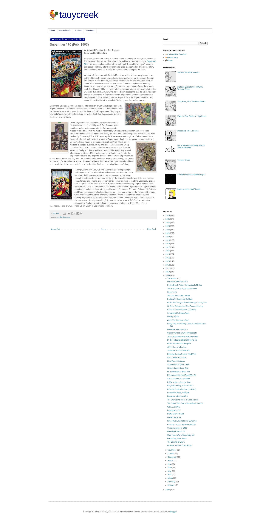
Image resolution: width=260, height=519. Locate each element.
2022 (168, 230)
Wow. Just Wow (173, 407)
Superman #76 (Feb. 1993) (178, 365)
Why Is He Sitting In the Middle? (180, 386)
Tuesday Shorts (183, 160)
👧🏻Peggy (169, 60)
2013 (168, 261)
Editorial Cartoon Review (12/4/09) (181, 424)
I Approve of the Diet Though (189, 189)
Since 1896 (172, 292)
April (170, 475)
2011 (168, 268)
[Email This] (69, 213)
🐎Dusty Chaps (171, 57)
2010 (168, 272)
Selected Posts (65, 31)
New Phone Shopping (176, 361)
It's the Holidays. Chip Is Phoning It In (182, 340)
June (170, 467)
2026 (168, 216)
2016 (168, 251)
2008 (168, 490)
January (171, 485)
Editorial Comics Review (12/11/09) (181, 389)
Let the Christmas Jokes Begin (179, 446)
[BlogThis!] (72, 213)
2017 (168, 247)
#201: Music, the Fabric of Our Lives (182, 421)
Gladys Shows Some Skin (177, 368)
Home (103, 229)
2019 (168, 240)
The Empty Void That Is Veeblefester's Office (185, 403)
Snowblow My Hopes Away (178, 313)
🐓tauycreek (73, 15)
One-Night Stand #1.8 (176, 431)
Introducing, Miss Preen (177, 438)
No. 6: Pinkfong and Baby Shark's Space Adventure (191, 146)
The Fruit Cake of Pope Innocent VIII (182, 288)
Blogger (173, 512)
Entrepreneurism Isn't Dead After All (181, 375)
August (171, 460)
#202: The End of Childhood (178, 379)
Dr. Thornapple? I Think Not (178, 372)
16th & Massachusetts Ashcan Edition (182, 336)
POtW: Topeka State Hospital (179, 344)
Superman (66, 217)
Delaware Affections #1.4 (177, 396)
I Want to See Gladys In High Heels (191, 116)
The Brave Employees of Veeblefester (182, 400)
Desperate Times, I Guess (187, 131)
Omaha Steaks (173, 317)
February (171, 482)
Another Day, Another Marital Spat (191, 175)
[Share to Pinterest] (80, 213)
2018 (168, 244)
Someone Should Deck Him (178, 350)
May (170, 471)
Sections (78, 31)
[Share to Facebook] (77, 213)
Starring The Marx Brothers (188, 72)
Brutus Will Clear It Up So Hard (179, 299)
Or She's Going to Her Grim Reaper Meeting (185, 306)
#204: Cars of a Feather (177, 347)
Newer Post (55, 229)
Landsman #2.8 (173, 410)
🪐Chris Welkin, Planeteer (176, 54)
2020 (168, 237)
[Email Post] (64, 213)
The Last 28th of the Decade (178, 296)
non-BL (59, 217)
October (171, 454)
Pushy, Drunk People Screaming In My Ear (184, 285)
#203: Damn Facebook (176, 358)
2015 (168, 254)
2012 (168, 265)
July (169, 464)
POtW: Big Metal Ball (175, 414)
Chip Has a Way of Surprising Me (180, 435)
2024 (168, 223)
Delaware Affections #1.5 (177, 329)
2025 (168, 219)
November (172, 450)
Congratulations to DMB (177, 428)
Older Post (151, 229)
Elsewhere (90, 31)
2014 (168, 258)
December (172, 278)
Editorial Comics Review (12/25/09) (181, 310)
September (172, 457)
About (52, 31)
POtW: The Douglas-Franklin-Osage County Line (187, 303)
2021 (168, 233)
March (170, 478)
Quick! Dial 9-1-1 (174, 417)
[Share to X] (75, 213)
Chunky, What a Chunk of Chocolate (182, 333)
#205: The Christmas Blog (178, 320)
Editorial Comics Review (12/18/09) (181, 354)
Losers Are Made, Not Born (178, 393)
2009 (168, 275)
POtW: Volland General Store (179, 382)
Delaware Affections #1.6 (177, 282)
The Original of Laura (176, 442)
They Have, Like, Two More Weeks (191, 101)
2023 (168, 226)
